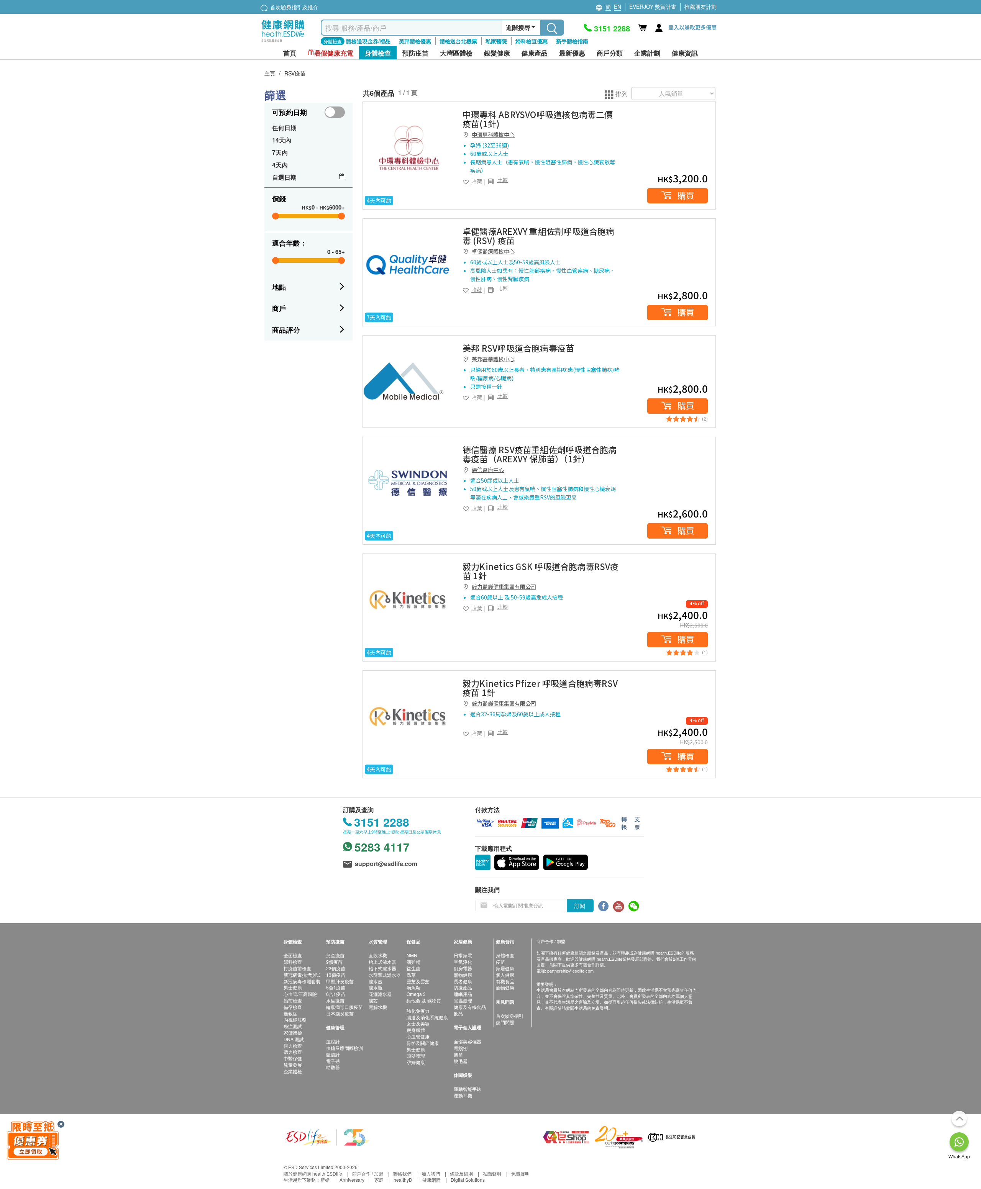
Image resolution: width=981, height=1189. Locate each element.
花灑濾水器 (380, 994)
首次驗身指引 (509, 1015)
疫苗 (500, 961)
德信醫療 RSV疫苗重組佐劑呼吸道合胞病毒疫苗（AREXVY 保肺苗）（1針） (540, 454)
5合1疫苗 (335, 987)
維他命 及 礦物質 (424, 1000)
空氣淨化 (463, 961)
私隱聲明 (492, 1173)
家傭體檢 (293, 1032)
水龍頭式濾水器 (385, 974)
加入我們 (431, 1173)
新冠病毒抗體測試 (302, 974)
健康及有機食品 (470, 1007)
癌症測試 (293, 1026)
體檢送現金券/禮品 (368, 41)
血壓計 (333, 1041)
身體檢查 (505, 955)
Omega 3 (416, 994)
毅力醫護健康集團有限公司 (504, 586)
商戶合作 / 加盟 (367, 1173)
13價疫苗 (335, 974)
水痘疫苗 (335, 1000)
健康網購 (431, 1179)
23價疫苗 (335, 968)
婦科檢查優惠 (531, 41)
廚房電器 (463, 968)
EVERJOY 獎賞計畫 (652, 6)
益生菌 (413, 968)
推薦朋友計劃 (700, 6)
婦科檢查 (293, 961)
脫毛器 (461, 1061)
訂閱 (579, 905)
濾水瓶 (375, 987)
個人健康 (505, 974)
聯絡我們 (402, 1173)
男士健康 (293, 987)
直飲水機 (378, 955)
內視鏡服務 (295, 1019)
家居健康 (505, 968)
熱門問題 (505, 1022)
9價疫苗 (334, 961)
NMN (412, 955)
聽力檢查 (293, 1051)
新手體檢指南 (572, 41)
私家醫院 (496, 41)
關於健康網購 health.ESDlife (313, 1173)
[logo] (283, 42)
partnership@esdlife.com (570, 971)
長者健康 (463, 981)
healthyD (403, 1179)
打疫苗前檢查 (297, 968)
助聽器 (333, 1067)
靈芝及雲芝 (418, 981)
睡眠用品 (463, 994)
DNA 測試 (294, 1039)
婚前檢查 (293, 1000)
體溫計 (333, 1054)
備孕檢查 (293, 1007)
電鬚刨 (461, 1048)
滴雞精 (413, 961)
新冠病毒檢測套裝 (302, 981)
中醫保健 (293, 1058)
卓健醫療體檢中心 (493, 251)
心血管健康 (418, 1036)
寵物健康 (463, 974)
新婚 (325, 1179)
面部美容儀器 (467, 1041)
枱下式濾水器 (382, 968)
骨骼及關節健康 (423, 1043)
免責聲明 (520, 1173)
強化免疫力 (418, 1010)
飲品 (458, 1013)
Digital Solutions (468, 1179)
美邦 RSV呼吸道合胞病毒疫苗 (518, 348)
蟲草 (411, 974)
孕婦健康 (416, 1062)
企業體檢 (293, 1071)
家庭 (379, 1179)
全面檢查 (293, 955)
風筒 (458, 1054)
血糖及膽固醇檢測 (344, 1048)
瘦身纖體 (416, 1030)
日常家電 (463, 955)
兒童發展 (293, 1064)
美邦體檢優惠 (415, 41)
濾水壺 (375, 981)
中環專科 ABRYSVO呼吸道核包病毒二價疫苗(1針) (538, 118)
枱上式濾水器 (382, 961)
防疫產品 (463, 987)
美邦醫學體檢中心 (493, 359)
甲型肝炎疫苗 (340, 981)
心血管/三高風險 (300, 994)
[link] (409, 148)
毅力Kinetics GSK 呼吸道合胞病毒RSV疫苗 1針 (541, 570)
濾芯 (373, 1000)
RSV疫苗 (294, 73)
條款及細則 (461, 1173)
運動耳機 (463, 1095)
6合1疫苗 (335, 994)
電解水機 (378, 1007)
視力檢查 (293, 1045)
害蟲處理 (463, 1000)
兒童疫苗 (335, 955)
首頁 (289, 53)
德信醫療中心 (488, 469)
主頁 (269, 73)
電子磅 (333, 1061)
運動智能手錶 (467, 1089)
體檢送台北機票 (458, 41)
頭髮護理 (416, 1055)
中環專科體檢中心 (493, 134)
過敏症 (290, 1013)
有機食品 (505, 981)
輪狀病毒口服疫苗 (344, 1007)
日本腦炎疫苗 (340, 1013)
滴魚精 (413, 987)
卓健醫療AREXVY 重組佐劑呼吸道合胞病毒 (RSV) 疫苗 (539, 235)
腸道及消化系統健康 (427, 1017)
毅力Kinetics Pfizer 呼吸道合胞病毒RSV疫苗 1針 (540, 687)
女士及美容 (418, 1023)
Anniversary (352, 1179)
